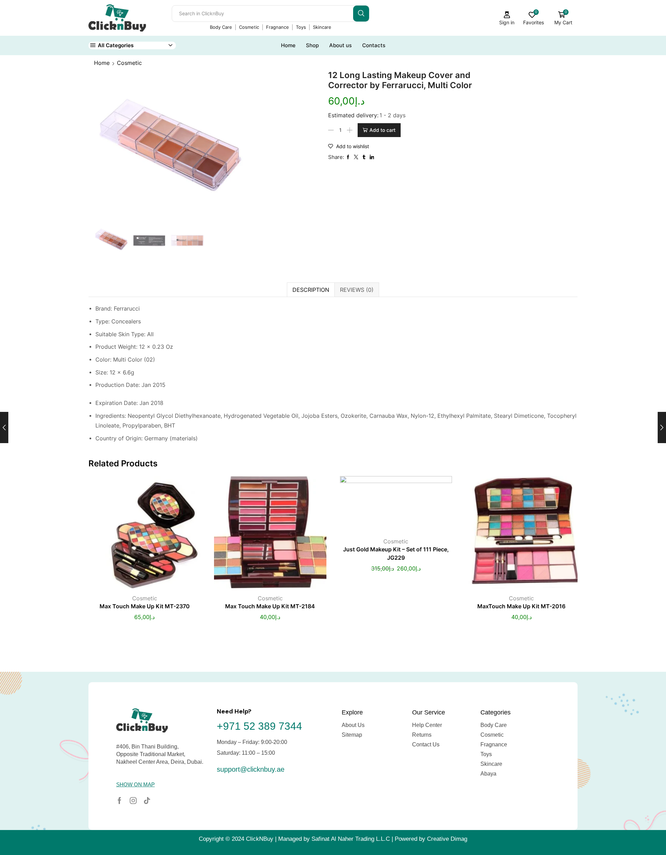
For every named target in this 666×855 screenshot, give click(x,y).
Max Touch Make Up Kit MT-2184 (270, 606)
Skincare (322, 27)
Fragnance (277, 27)
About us (340, 45)
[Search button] (361, 14)
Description (310, 289)
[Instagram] (133, 800)
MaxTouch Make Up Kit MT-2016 (521, 606)
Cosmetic (249, 27)
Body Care (221, 27)
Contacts (373, 45)
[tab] (310, 289)
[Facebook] (119, 800)
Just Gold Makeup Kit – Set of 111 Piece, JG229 (396, 553)
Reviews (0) (357, 289)
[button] (135, 784)
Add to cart (382, 130)
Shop (312, 45)
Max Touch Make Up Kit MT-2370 (145, 606)
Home (288, 45)
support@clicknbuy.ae (250, 769)
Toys (301, 27)
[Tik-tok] (147, 800)
